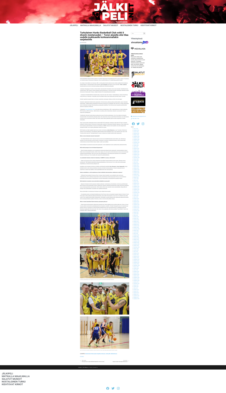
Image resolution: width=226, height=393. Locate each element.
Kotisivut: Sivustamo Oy (93, 367)
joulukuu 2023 (136, 174)
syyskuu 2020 (136, 231)
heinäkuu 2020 (136, 234)
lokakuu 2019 (136, 248)
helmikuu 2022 (136, 206)
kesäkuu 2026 (136, 131)
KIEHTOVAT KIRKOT (148, 25)
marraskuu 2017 (136, 283)
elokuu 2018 (135, 269)
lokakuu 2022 (136, 193)
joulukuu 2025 (136, 140)
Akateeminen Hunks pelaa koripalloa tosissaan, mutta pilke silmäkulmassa (101, 353)
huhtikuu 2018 (136, 275)
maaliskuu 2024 (136, 169)
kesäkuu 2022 (136, 200)
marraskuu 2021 (136, 210)
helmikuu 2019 (136, 260)
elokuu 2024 (135, 162)
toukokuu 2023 (136, 183)
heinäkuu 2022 (136, 198)
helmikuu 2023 (136, 187)
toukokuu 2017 (136, 292)
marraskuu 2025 (136, 142)
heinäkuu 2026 (136, 130)
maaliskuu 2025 (136, 151)
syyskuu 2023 (136, 178)
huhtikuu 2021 (136, 221)
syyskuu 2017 (136, 286)
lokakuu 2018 (136, 266)
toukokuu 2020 (136, 237)
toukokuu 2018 (136, 274)
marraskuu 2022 (136, 192)
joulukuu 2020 (136, 227)
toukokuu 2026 (136, 133)
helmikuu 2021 (136, 224)
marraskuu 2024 (136, 157)
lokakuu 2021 (136, 212)
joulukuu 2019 (136, 245)
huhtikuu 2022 (136, 203)
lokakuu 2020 (136, 230)
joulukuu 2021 (136, 209)
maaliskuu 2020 (136, 241)
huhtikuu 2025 (136, 149)
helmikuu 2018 (136, 278)
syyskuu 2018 (136, 268)
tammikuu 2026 (136, 139)
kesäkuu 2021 (136, 218)
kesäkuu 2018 (136, 272)
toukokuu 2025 (136, 148)
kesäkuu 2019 (136, 254)
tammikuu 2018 (136, 280)
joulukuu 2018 (136, 263)
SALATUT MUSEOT (110, 25)
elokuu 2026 (135, 128)
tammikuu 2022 (136, 207)
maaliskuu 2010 (136, 298)
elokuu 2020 (135, 233)
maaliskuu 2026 (136, 136)
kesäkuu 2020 (136, 236)
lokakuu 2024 (136, 159)
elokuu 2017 (135, 288)
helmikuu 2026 (136, 137)
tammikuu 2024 (136, 172)
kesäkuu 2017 (136, 291)
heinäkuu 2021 (136, 216)
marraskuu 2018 (136, 265)
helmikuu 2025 (136, 152)
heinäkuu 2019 (136, 253)
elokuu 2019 (135, 251)
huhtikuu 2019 (136, 257)
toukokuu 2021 (136, 219)
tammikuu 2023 (136, 189)
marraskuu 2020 (136, 228)
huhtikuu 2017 (136, 294)
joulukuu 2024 (136, 156)
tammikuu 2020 (136, 244)
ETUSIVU (82, 356)
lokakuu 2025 (136, 143)
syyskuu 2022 (136, 195)
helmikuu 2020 (136, 242)
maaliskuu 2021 (136, 222)
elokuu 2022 (135, 197)
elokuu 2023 (135, 180)
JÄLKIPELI (74, 25)
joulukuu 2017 (136, 282)
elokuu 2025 (135, 146)
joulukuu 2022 (136, 190)
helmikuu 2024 (136, 171)
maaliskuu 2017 (136, 295)
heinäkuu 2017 (136, 289)
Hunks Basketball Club (90, 109)
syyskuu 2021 (136, 213)
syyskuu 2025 (136, 145)
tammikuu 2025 (136, 154)
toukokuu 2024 (136, 166)
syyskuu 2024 (136, 160)
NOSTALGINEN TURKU (129, 25)
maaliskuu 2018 (136, 277)
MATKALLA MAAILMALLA (90, 25)
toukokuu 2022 (136, 201)
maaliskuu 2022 (136, 204)
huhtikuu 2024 (136, 168)
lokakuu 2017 (136, 285)
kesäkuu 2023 (136, 181)
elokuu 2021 (135, 215)
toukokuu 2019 (136, 256)
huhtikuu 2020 (136, 239)
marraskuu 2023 (136, 175)
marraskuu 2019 (136, 247)
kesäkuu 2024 (136, 165)
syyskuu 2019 (136, 250)
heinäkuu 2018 (136, 271)
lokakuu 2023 (136, 177)
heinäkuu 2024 (136, 163)
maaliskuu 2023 (136, 186)
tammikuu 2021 (136, 225)
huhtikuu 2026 (136, 134)
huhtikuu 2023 (136, 184)
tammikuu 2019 (136, 262)
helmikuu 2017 (136, 297)
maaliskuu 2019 (136, 259)
